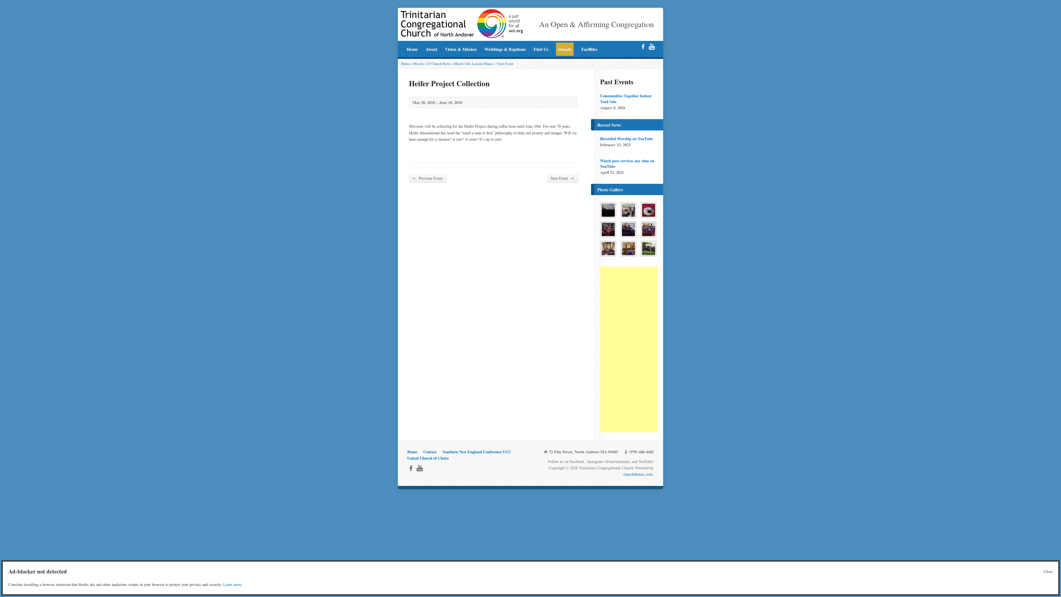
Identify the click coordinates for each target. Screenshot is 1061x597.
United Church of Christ (428, 458)
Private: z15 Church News (431, 63)
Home (412, 49)
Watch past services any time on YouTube (627, 163)
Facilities (589, 49)
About (431, 49)
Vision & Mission (461, 49)
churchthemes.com (638, 474)
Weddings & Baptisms (505, 49)
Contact (430, 452)
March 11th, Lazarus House (473, 63)
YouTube (651, 46)
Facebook (643, 46)
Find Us (541, 49)
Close (1048, 571)
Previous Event (427, 178)
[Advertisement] (629, 349)
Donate (564, 49)
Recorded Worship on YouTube (626, 139)
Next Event (562, 178)
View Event (505, 63)
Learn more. (233, 584)
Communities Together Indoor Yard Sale (626, 98)
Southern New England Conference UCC (477, 452)
